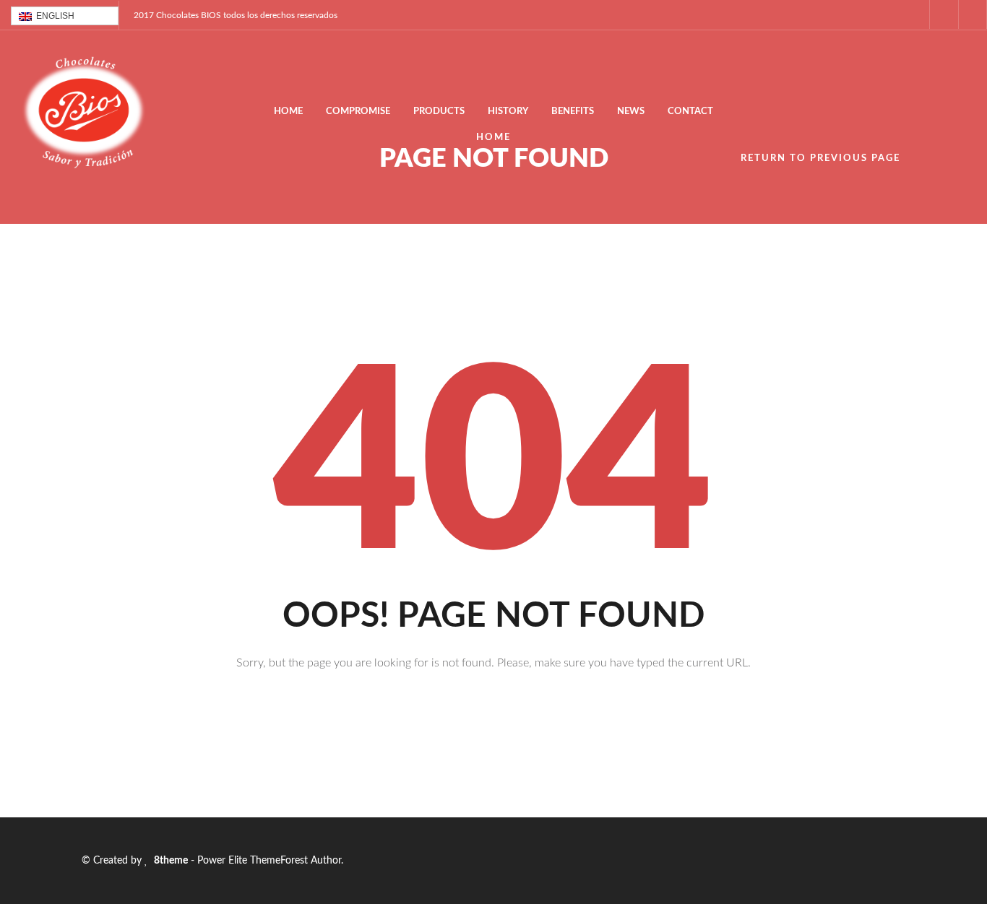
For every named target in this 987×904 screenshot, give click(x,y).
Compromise (358, 111)
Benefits (572, 111)
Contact (690, 111)
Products (439, 111)
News (631, 111)
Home (288, 111)
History (508, 111)
